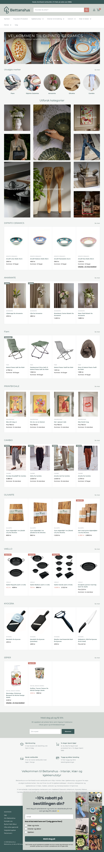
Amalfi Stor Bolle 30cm (86, 259)
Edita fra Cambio (36, 476)
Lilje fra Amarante (36, 313)
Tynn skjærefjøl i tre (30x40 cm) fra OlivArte (63, 531)
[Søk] (86, 10)
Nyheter (7, 19)
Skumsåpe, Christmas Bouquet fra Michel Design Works (15, 695)
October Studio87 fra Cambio (16, 476)
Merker (6, 25)
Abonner (68, 731)
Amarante (9, 311)
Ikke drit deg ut (11, 422)
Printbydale (10, 419)
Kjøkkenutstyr (36, 19)
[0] (98, 10)
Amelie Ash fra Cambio (62, 476)
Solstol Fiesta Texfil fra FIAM (63, 367)
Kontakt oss (8, 821)
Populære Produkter (20, 19)
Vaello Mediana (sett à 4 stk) (40, 584)
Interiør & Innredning (54, 19)
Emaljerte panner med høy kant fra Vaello (87, 585)
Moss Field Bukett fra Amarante (85, 314)
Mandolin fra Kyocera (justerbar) (37, 640)
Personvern (8, 833)
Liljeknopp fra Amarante (14, 313)
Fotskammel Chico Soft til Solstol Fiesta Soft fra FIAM (39, 368)
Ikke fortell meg (83, 422)
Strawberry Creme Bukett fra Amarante (64, 314)
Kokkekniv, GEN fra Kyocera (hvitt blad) (87, 640)
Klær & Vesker (84, 19)
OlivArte (9, 528)
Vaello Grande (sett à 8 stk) (63, 584)
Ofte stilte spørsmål (11, 827)
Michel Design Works (13, 690)
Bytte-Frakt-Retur (10, 824)
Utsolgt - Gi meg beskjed (87, 266)
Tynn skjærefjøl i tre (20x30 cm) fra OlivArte (15, 531)
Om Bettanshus (9, 818)
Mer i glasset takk (60, 422)
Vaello (8, 582)
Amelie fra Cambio (84, 476)
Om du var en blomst (37, 422)
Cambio (8, 473)
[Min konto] (94, 10)
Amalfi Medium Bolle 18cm (39, 259)
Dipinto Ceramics (11, 256)
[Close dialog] (99, 795)
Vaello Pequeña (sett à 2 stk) (16, 584)
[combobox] (59, 10)
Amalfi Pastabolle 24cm (62, 259)
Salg (16, 25)
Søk (5, 815)
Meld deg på (49, 839)
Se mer (97, 70)
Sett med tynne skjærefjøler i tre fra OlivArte (87, 531)
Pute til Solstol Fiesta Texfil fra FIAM (87, 368)
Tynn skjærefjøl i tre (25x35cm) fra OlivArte (38, 531)
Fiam (7, 365)
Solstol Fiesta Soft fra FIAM (15, 367)
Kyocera (9, 636)
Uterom (70, 19)
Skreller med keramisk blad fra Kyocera (63, 640)
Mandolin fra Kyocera (13, 639)
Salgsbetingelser (10, 830)
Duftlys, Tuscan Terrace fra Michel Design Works (39, 689)
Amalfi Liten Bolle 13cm (14, 259)
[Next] (100, 82)
